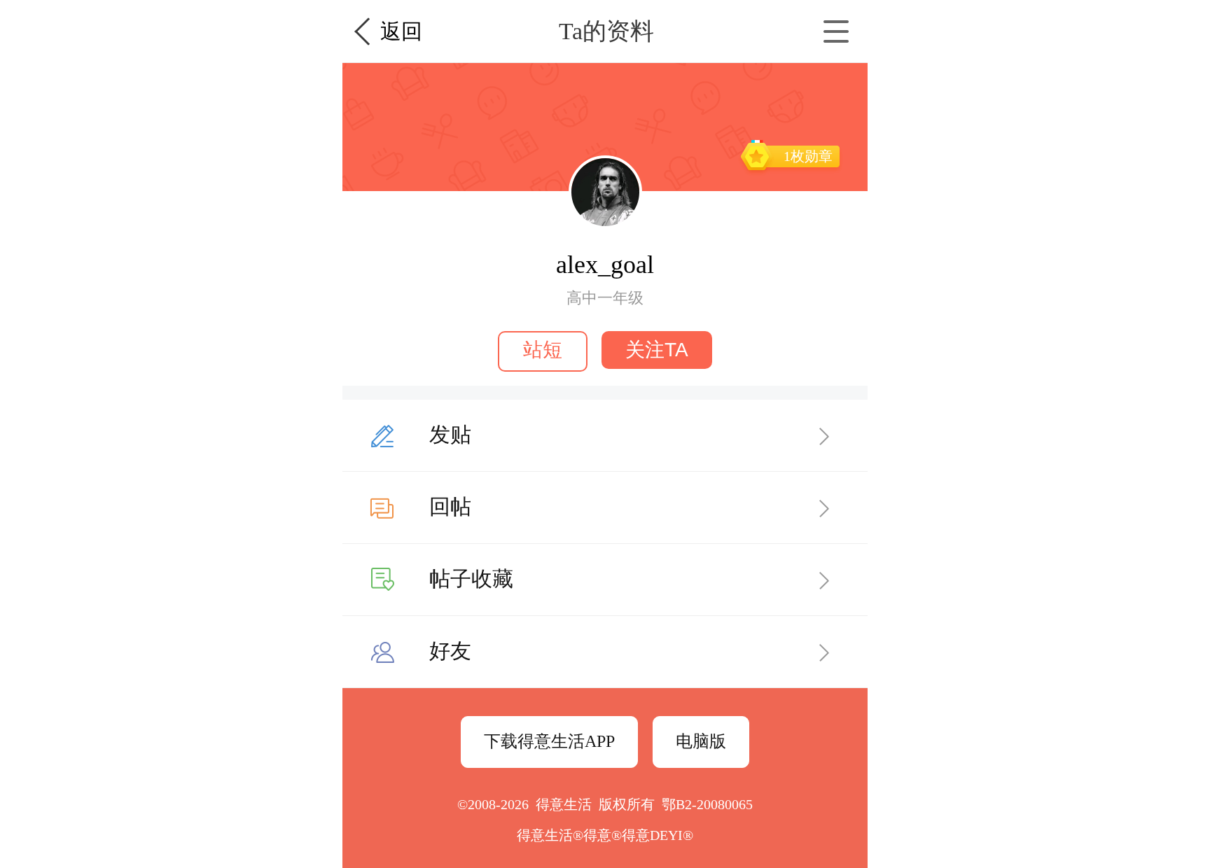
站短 (542, 349)
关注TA (656, 349)
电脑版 (701, 741)
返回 (401, 31)
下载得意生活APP (549, 741)
